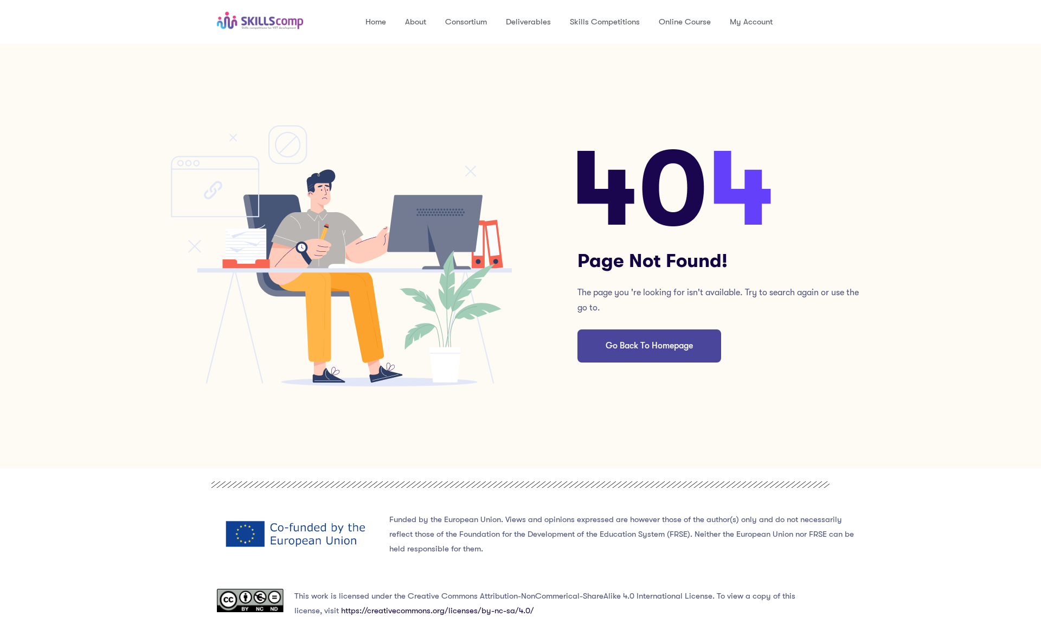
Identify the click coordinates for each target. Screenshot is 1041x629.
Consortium (466, 22)
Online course (685, 22)
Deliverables (528, 22)
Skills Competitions (605, 22)
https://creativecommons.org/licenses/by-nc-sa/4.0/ (437, 610)
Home (375, 22)
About (415, 22)
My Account (751, 22)
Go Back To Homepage (649, 346)
